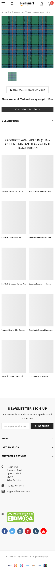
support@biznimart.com (18, 491)
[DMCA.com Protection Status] (20, 516)
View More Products (27, 109)
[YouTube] (43, 531)
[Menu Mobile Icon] (3, 4)
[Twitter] (12, 531)
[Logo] (27, 3)
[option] (27, 42)
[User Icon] (42, 3)
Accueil (5, 12)
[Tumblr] (36, 531)
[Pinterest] (28, 531)
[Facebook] (5, 531)
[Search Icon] (15, 3)
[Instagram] (20, 531)
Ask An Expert (38, 89)
